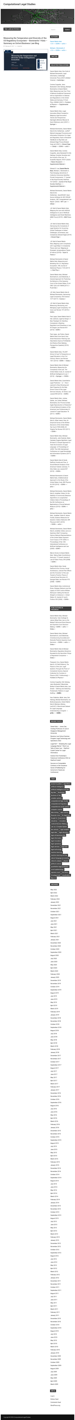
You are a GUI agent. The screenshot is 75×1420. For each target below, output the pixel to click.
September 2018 (55, 1027)
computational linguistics (59, 804)
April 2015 (53, 1156)
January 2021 (54, 940)
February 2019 (55, 1012)
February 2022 (55, 899)
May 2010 (53, 1340)
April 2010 (53, 1343)
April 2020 (53, 968)
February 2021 (55, 936)
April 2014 (53, 1193)
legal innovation (56, 841)
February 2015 (55, 1162)
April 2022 (53, 893)
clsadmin (19, 46)
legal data (54, 832)
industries (54, 821)
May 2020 (53, 965)
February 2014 (55, 1199)
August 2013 (54, 1218)
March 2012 (54, 1271)
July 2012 (53, 1259)
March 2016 (54, 1121)
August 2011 (54, 1293)
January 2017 (54, 1090)
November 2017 (55, 1059)
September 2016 (55, 1102)
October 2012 (54, 1250)
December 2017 (55, 1055)
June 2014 (53, 1187)
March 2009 (54, 1384)
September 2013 (55, 1215)
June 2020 (53, 962)
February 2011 (55, 1312)
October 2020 (54, 949)
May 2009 (53, 1378)
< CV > (52, 44)
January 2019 (54, 1015)
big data (53, 792)
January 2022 (54, 902)
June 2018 (53, 1037)
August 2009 (54, 1368)
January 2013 (54, 1240)
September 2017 (55, 1065)
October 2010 (54, 1325)
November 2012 (55, 1246)
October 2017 (54, 1062)
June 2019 (53, 999)
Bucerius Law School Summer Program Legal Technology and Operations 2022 (60, 738)
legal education (64, 832)
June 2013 (53, 1224)
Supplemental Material (57, 164)
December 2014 (55, 1168)
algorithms (66, 784)
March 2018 (54, 1046)
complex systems (56, 798)
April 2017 (53, 1080)
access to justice (56, 784)
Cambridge (60, 80)
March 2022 (54, 896)
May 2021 (53, 927)
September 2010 (55, 1328)
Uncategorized (55, 875)
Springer (52, 124)
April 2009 (53, 1381)
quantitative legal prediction (60, 866)
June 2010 (53, 1337)
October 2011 (54, 1287)
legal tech (64, 846)
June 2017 (53, 1074)
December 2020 (55, 943)
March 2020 (54, 971)
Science (62, 299)
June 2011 (53, 1300)
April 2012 (53, 1268)
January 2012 (54, 1278)
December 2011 (55, 1281)
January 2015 (54, 1165)
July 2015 (53, 1146)
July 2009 (53, 1372)
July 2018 (53, 1034)
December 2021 (55, 905)
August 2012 (54, 1256)
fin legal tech (66, 815)
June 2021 (53, 924)
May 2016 (53, 1115)
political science (56, 864)
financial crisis (55, 815)
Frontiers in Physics (56, 678)
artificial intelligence (57, 787)
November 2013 (55, 1209)
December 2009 (55, 1356)
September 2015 (55, 1140)
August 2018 (54, 1030)
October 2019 (54, 987)
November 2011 (55, 1284)
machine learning (56, 852)
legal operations (56, 844)
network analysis (56, 861)
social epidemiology (57, 869)
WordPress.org (55, 1405)
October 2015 (54, 1137)
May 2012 (53, 1265)
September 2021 (55, 915)
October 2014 (54, 1174)
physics (65, 861)
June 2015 (53, 1149)
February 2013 (55, 1237)
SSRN (61, 146)
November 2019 (55, 983)
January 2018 (54, 1052)
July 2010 (53, 1334)
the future (65, 872)
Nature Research (56, 162)
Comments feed (55, 1402)
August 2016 (54, 1106)
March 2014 (54, 1196)
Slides (68, 361)
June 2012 (53, 1262)
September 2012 (55, 1253)
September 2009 (55, 1365)
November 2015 (55, 1134)
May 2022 (53, 890)
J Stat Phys (55, 270)
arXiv (67, 146)
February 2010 (55, 1350)
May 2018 (53, 1040)
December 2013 (55, 1206)
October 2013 (54, 1212)
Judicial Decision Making (59, 824)
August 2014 (54, 1181)
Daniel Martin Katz (56, 41)
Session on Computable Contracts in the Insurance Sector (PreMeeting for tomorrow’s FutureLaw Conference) (58, 767)
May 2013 (53, 1228)
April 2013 (53, 1231)
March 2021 (54, 933)
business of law (56, 795)
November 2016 (55, 1096)
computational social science (60, 806)
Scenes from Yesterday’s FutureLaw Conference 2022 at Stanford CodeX (60, 758)
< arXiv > (63, 44)
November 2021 (55, 908)
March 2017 (54, 1084)
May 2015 (53, 1152)
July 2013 (53, 1221)
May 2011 (53, 1303)
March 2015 (54, 1159)
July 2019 (53, 996)
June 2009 (53, 1375)
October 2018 (54, 1024)
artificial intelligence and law (60, 789)
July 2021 (53, 921)
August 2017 (54, 1068)
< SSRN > (58, 44)
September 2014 (55, 1178)
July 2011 (53, 1296)
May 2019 (53, 1002)
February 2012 (55, 1275)
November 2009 (55, 1359)
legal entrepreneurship (58, 835)
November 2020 (55, 946)
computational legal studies (59, 801)
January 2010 (54, 1353)
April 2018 (53, 1043)
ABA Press (67, 217)
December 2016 (55, 1093)
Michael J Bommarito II (57, 48)
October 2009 (54, 1362)
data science (64, 812)
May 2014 (53, 1190)
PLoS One (53, 288)
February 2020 (55, 974)
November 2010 (55, 1322)
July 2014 (53, 1184)
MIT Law (63, 202)
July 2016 (53, 1109)
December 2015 (55, 1131)
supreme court (55, 872)
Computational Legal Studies (19, 4)
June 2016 (53, 1112)
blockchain (61, 792)
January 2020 (54, 977)
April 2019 (53, 1005)
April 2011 (53, 1306)
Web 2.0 (53, 878)
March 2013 (54, 1234)
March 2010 (54, 1347)
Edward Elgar (66, 144)
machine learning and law (59, 855)
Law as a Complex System (59, 826)
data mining (54, 812)
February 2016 (55, 1124)
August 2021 (54, 918)
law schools (54, 829)
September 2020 (55, 952)
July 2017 (53, 1071)
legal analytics (64, 829)
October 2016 (54, 1099)
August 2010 (54, 1331)
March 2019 (54, 1008)
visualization (66, 875)
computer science (56, 809)
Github (54, 146)
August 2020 (54, 955)
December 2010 (55, 1318)
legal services (55, 846)
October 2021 (54, 911)
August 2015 (54, 1143)
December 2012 (55, 1243)
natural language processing (60, 858)
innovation (62, 821)
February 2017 (55, 1087)
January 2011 (54, 1315)
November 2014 (55, 1171)
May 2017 (53, 1077)
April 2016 (53, 1118)
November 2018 (55, 1021)
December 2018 (55, 1018)
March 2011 (54, 1309)
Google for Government (58, 818)
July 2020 (53, 958)
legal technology (56, 849)
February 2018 (55, 1049)
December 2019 (55, 980)
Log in (52, 1396)
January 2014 (54, 1203)
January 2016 (54, 1127)
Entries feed (54, 1399)
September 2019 (55, 990)
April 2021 (53, 930)
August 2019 (54, 993)
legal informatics (56, 838)
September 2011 (55, 1290)
